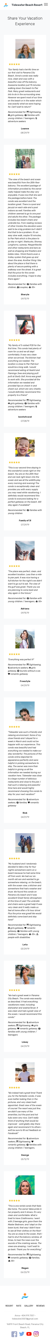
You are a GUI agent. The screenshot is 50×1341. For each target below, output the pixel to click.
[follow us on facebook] (14, 1334)
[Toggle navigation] (46, 4)
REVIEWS (40, 1306)
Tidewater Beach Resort (27, 5)
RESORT (9, 1306)
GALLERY (28, 1306)
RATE (18, 1306)
